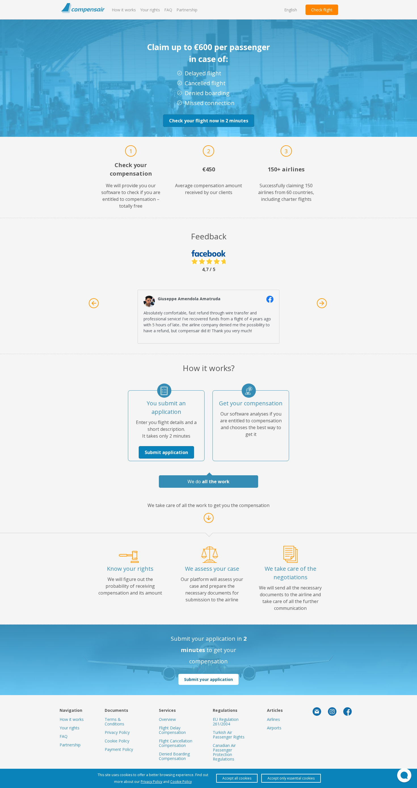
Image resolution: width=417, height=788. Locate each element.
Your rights (150, 9)
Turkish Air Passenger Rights (229, 735)
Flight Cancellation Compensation (175, 743)
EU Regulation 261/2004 (226, 722)
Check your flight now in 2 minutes (208, 121)
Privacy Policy (117, 732)
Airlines (273, 719)
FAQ (168, 9)
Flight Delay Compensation (172, 730)
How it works (124, 9)
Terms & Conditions (114, 722)
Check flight (321, 9)
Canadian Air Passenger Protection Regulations (224, 752)
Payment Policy (119, 749)
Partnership (186, 9)
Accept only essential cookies (291, 778)
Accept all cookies (236, 778)
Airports (274, 728)
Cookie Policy (117, 741)
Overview (167, 719)
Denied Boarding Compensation (174, 756)
